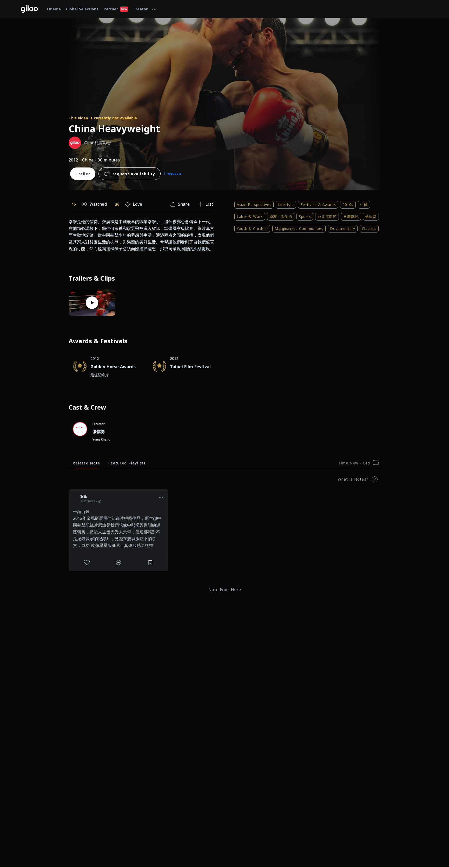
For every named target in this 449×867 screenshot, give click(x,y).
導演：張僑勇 (280, 216)
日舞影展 (350, 216)
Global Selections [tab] (82, 9)
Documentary (342, 228)
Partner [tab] (115, 9)
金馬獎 (371, 216)
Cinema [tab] (54, 9)
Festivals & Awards (318, 204)
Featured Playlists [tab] (127, 463)
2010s (347, 204)
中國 (364, 204)
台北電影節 (327, 216)
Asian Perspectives (254, 204)
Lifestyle (286, 204)
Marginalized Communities (299, 228)
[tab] (154, 9)
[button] (161, 497)
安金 (83, 496)
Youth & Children (252, 228)
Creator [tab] (140, 9)
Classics (369, 228)
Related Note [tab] (86, 463)
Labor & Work (250, 216)
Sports (305, 216)
